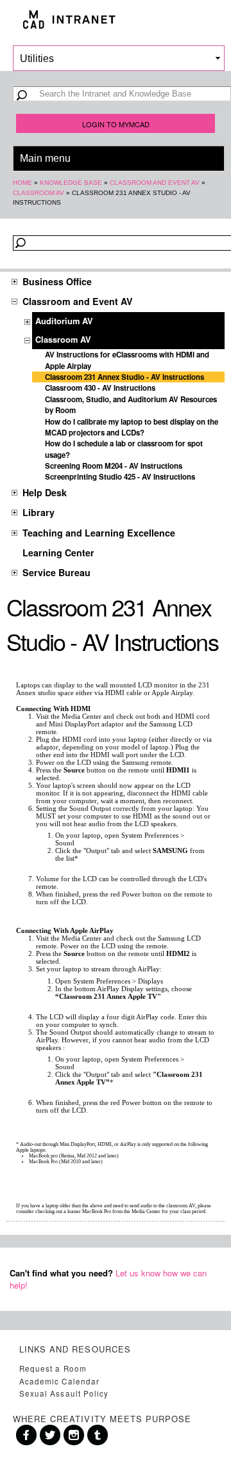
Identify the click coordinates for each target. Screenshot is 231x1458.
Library (38, 512)
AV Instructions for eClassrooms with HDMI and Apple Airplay (127, 360)
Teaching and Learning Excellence (98, 532)
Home (22, 182)
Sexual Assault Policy (63, 1393)
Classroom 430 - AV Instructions (100, 387)
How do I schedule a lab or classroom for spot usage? (124, 449)
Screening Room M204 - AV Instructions (113, 465)
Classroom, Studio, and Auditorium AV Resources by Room (131, 405)
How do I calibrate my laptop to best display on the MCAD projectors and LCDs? (131, 427)
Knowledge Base (71, 182)
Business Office (57, 281)
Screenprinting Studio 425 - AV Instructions (120, 476)
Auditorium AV (64, 321)
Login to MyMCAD (116, 124)
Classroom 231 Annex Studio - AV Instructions (124, 377)
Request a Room (53, 1368)
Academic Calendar (59, 1381)
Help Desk (44, 492)
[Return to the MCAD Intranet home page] (115, 19)
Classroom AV (38, 192)
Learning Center (58, 552)
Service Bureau (56, 572)
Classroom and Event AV (155, 182)
